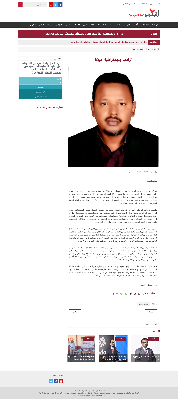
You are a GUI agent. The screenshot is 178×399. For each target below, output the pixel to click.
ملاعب (68, 24)
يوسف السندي (151, 181)
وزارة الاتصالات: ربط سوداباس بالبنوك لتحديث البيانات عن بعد (84, 34)
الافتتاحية (145, 24)
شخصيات (102, 24)
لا (58, 83)
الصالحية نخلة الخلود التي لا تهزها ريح (145, 358)
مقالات (120, 24)
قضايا (111, 24)
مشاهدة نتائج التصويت (40, 97)
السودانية (140, 49)
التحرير (33, 24)
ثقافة (92, 24)
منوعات (50, 24)
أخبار (136, 24)
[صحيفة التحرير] (144, 12)
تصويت (40, 87)
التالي (75, 312)
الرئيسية (155, 49)
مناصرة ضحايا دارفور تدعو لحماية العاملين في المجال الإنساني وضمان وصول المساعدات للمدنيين (108, 42)
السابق (151, 312)
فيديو (41, 24)
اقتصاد (77, 24)
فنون (85, 24)
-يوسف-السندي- (143, 304)
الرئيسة (155, 24)
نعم (58, 79)
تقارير (128, 24)
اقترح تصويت (40, 92)
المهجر (59, 24)
